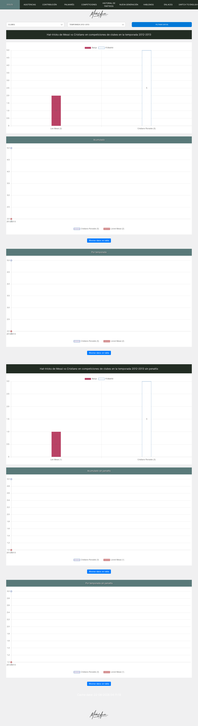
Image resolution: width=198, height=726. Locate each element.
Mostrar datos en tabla (99, 240)
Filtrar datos (162, 24)
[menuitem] (10, 4)
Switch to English (188, 4)
